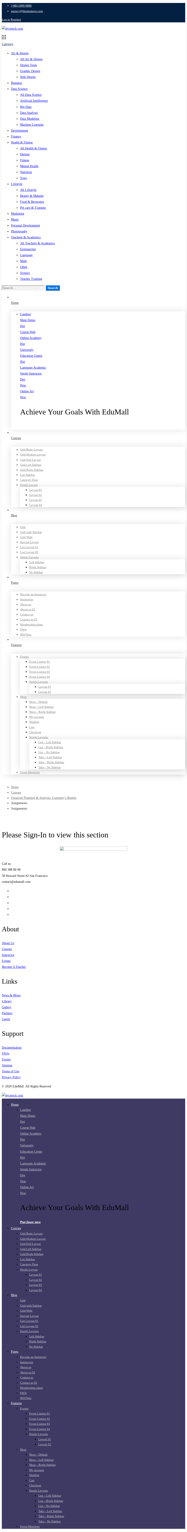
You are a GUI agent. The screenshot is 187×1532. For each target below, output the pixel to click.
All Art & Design (31, 59)
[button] (102, 426)
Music (15, 219)
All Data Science (31, 94)
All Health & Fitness (33, 148)
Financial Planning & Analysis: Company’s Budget (43, 798)
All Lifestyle (28, 190)
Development (19, 130)
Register (16, 19)
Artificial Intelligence (34, 100)
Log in (6, 19)
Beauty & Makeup (32, 196)
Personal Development (25, 225)
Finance (16, 136)
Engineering (28, 249)
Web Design (28, 77)
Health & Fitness (22, 142)
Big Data (25, 107)
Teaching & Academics (26, 237)
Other (23, 267)
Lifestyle (16, 184)
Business (16, 83)
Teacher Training (31, 279)
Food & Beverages (32, 201)
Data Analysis (29, 113)
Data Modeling (29, 118)
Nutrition (26, 172)
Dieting (25, 154)
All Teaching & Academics (37, 243)
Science (25, 273)
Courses (16, 792)
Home (15, 787)
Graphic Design (30, 71)
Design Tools (28, 65)
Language (26, 255)
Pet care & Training (33, 207)
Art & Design (20, 53)
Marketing (17, 213)
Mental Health (29, 166)
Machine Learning (32, 124)
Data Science (19, 89)
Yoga (23, 178)
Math (23, 261)
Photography (19, 231)
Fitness (24, 160)
